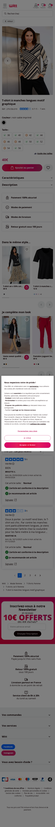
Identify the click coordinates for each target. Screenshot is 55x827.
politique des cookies (38, 424)
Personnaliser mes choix (27, 431)
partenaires (34, 386)
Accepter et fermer (27, 445)
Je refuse (27, 438)
